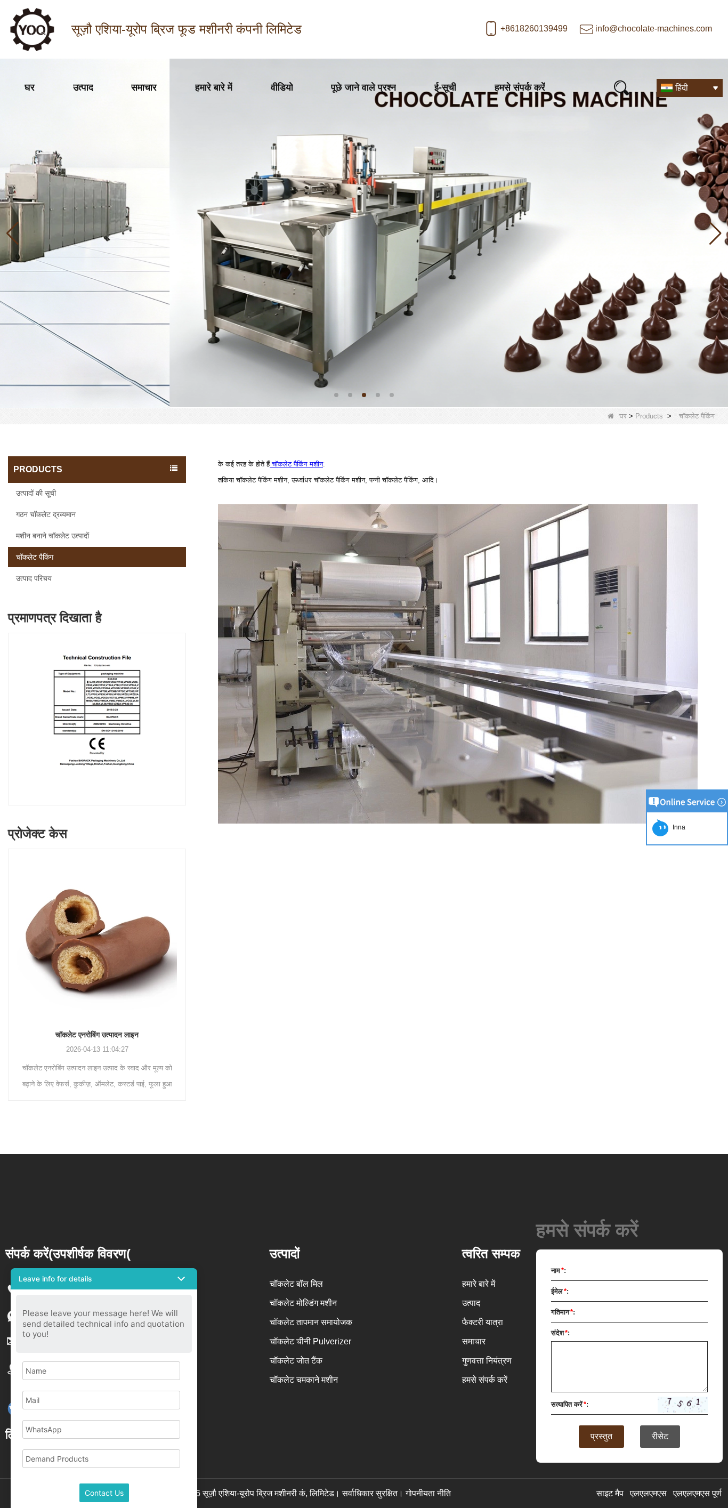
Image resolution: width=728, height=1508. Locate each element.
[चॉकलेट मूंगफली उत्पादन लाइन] (97, 934)
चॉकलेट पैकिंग (34, 557)
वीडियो (282, 87)
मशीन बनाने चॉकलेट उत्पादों (52, 535)
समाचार (144, 87)
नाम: (558, 1271)
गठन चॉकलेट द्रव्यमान (46, 514)
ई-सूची (445, 87)
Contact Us (104, 1492)
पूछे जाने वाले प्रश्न (363, 87)
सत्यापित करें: (569, 1404)
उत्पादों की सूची (36, 493)
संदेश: (560, 1333)
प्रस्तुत (601, 1436)
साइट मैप (610, 1493)
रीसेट (660, 1436)
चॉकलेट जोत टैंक (296, 1360)
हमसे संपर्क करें (520, 87)
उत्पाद (83, 87)
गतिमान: (563, 1312)
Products (649, 416)
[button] (336, 395)
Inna (677, 827)
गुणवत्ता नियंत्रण (487, 1360)
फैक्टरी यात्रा (482, 1322)
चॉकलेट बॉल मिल (296, 1283)
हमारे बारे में (213, 87)
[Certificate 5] (97, 722)
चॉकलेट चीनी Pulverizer (310, 1341)
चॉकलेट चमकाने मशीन (304, 1379)
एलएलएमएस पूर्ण (697, 1493)
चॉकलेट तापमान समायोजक (311, 1322)
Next (182, 709)
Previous (12, 709)
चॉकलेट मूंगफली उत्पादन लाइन (96, 1034)
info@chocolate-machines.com (653, 28)
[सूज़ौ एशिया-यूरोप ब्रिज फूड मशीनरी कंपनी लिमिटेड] (32, 29)
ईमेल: (560, 1291)
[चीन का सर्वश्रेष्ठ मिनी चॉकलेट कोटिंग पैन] (364, 233)
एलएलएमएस (648, 1493)
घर (30, 87)
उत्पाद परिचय (34, 578)
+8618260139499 (534, 28)
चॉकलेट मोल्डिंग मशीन (303, 1303)
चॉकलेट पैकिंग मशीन (296, 464)
